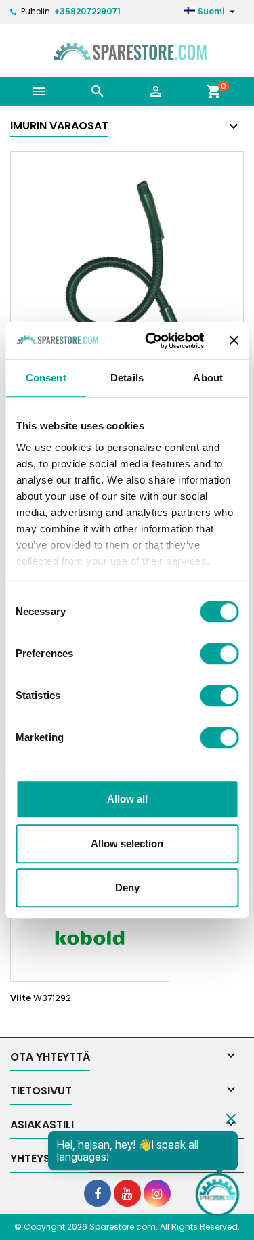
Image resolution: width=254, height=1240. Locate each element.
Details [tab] (127, 377)
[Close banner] (233, 340)
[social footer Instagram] (157, 1193)
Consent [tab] (46, 377)
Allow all (127, 799)
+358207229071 (87, 11)
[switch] (219, 653)
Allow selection (127, 843)
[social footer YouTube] (127, 1193)
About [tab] (208, 377)
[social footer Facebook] (97, 1193)
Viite (20, 998)
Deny (127, 887)
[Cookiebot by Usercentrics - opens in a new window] (151, 340)
